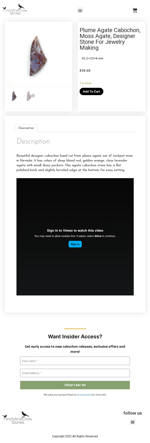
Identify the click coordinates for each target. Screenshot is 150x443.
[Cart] (135, 10)
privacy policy (84, 394)
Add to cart (91, 91)
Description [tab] (26, 128)
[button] (80, 10)
